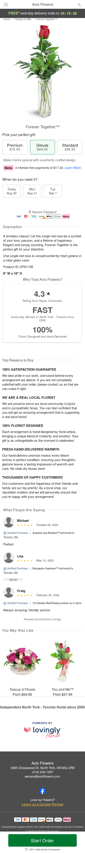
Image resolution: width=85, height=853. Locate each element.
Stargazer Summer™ (45, 568)
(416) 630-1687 (42, 772)
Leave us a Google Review (42, 804)
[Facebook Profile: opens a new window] (42, 791)
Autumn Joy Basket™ (46, 533)
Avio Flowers (42, 4)
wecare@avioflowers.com (42, 776)
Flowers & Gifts (23, 19)
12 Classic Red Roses (46, 603)
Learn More (73, 167)
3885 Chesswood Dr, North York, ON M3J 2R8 (43, 767)
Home (6, 19)
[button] (76, 843)
